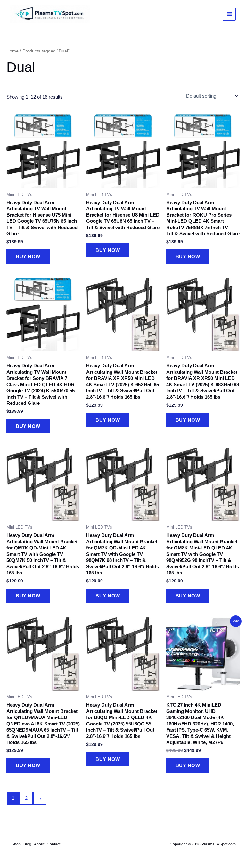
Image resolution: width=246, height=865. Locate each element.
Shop (16, 844)
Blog (27, 844)
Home (12, 51)
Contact (53, 844)
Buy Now (28, 256)
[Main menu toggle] (229, 14)
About (39, 844)
